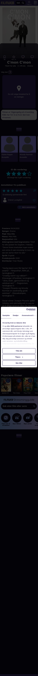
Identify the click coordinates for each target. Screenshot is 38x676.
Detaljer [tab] (16, 315)
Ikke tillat (19, 363)
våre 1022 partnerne (14, 326)
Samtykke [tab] (6, 315)
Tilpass (17, 357)
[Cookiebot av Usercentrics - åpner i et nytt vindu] (26, 309)
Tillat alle (19, 351)
